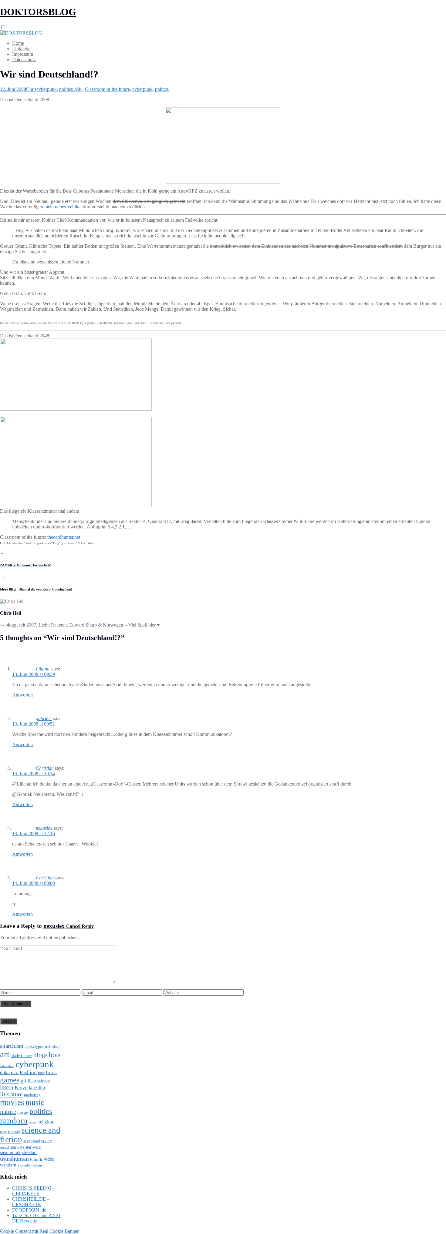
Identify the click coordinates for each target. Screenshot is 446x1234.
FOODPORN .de (29, 1209)
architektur (52, 1046)
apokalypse (34, 1046)
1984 (78, 89)
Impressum (22, 54)
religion (46, 1121)
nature (8, 1111)
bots (55, 1055)
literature (11, 1094)
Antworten (22, 694)
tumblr (36, 1159)
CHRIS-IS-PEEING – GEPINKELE (33, 1191)
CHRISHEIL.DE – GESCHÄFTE (30, 1201)
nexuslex (44, 828)
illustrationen (39, 1080)
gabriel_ (44, 718)
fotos (51, 1072)
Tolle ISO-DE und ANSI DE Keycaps (36, 1218)
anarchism (11, 1046)
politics (66, 89)
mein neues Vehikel (63, 206)
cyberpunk (46, 89)
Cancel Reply (80, 926)
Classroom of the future (107, 89)
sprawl (4, 1147)
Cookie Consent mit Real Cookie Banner (39, 1231)
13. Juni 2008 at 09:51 (33, 723)
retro (3, 1131)
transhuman (14, 1158)
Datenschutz (24, 59)
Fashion (28, 1072)
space (46, 1140)
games (9, 1080)
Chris (31, 89)
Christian (45, 768)
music (34, 1102)
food (41, 1073)
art (4, 1054)
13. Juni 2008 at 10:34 (33, 773)
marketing (32, 1095)
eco (15, 1072)
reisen (33, 1122)
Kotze (21, 1087)
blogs (40, 1055)
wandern (8, 1164)
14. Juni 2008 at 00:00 (33, 883)
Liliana (42, 668)
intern (6, 1087)
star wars (33, 1147)
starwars (17, 1147)
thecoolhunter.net (63, 537)
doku (5, 1072)
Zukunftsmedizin (30, 1165)
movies (12, 1102)
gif (24, 1080)
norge (22, 1112)
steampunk (10, 1152)
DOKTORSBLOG (38, 11)
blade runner (21, 1055)
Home (18, 43)
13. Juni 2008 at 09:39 (33, 674)
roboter (14, 1131)
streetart (29, 1152)
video (49, 1159)
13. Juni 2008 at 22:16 (33, 833)
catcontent (7, 1066)
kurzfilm (37, 1087)
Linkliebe (21, 48)
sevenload (31, 1141)
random (14, 1120)
